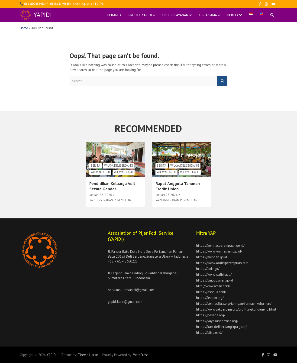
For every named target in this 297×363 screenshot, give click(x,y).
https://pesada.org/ (210, 315)
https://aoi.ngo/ (207, 268)
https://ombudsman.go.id (214, 280)
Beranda (114, 15)
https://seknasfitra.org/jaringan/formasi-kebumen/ (233, 303)
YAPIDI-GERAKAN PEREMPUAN (110, 200)
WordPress (140, 355)
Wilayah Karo (123, 172)
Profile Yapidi (140, 15)
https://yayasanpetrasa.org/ (217, 321)
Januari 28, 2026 (100, 195)
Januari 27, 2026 (166, 195)
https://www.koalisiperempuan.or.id (222, 263)
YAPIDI (43, 15)
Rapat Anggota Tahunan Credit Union (177, 186)
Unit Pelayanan (175, 15)
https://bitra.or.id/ (209, 332)
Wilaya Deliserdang (118, 166)
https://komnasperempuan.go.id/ (220, 245)
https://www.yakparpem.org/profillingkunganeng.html (236, 309)
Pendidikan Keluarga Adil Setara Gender (112, 186)
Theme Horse (88, 355)
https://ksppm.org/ (210, 297)
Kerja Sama (208, 15)
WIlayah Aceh (100, 172)
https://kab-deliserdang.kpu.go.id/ (221, 326)
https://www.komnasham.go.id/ (219, 251)
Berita (233, 15)
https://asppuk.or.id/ (211, 292)
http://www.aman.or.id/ (213, 286)
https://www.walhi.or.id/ (214, 274)
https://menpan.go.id (211, 257)
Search (222, 81)
